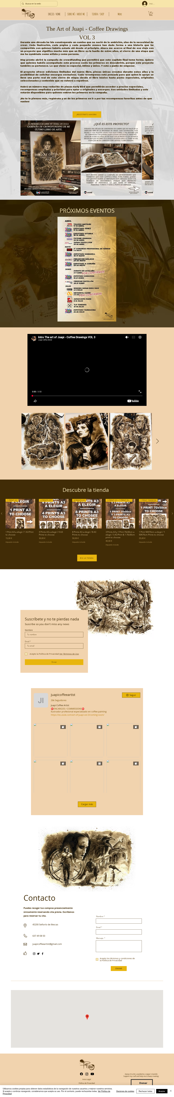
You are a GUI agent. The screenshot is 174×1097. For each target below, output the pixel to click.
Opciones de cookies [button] (125, 1091)
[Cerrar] (170, 1091)
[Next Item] (147, 158)
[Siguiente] (172, 513)
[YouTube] (92, 1074)
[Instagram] (34, 953)
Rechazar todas (145, 1091)
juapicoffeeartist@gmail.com (47, 944)
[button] (151, 13)
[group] (87, 522)
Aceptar (162, 1091)
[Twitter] (38, 953)
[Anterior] (1, 513)
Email (27, 641)
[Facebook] (42, 953)
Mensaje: (100, 938)
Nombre (29, 630)
